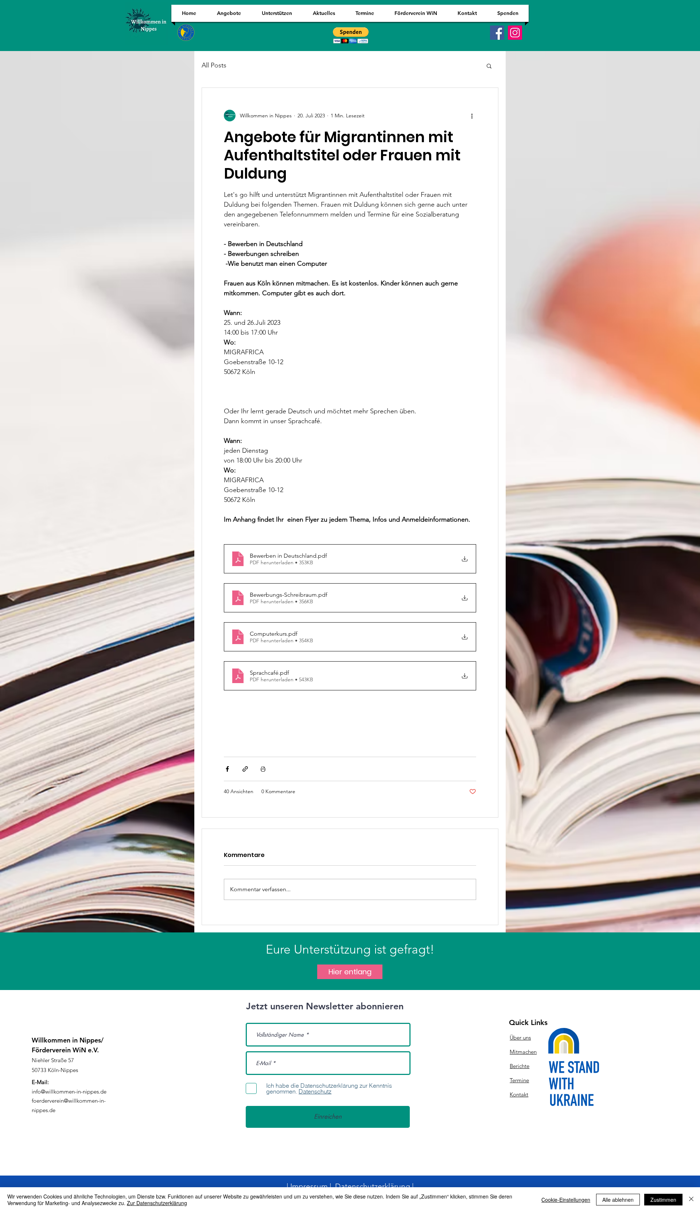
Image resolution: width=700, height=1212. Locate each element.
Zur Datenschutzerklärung (157, 1203)
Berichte (519, 1066)
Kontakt (519, 1094)
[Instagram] (515, 33)
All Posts (214, 65)
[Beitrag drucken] (263, 768)
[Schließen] (691, 1199)
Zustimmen (663, 1199)
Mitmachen (523, 1051)
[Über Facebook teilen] (227, 768)
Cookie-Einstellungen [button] (565, 1199)
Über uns (520, 1037)
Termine (519, 1080)
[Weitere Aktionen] (471, 115)
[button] (489, 66)
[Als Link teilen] (245, 768)
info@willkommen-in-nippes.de (69, 1091)
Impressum (309, 1186)
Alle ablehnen (618, 1199)
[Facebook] (497, 33)
